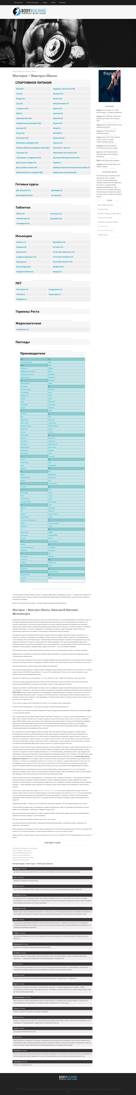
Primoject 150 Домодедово (21, 860)
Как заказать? (18, 2)
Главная (14, 71)
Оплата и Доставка (32, 2)
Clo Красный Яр (103, 235)
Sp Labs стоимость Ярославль (109, 213)
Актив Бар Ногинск (105, 205)
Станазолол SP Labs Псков (105, 217)
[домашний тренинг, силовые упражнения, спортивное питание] (30, 9)
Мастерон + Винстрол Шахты (27, 71)
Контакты (62, 2)
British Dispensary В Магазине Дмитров (105, 230)
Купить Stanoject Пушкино (103, 226)
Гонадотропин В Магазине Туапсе (23, 857)
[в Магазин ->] (110, 71)
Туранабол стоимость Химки (108, 222)
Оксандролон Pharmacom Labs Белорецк (25, 848)
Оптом (53, 2)
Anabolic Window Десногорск (22, 850)
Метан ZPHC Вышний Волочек (22, 853)
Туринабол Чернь (103, 209)
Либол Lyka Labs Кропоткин (21, 855)
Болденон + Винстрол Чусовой (47, 790)
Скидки (45, 2)
